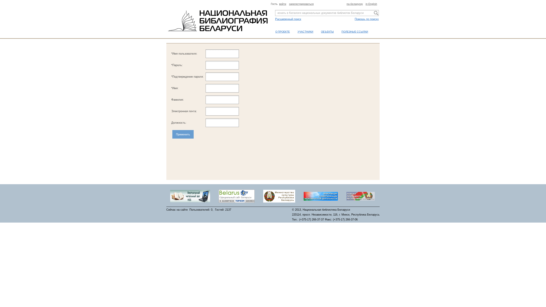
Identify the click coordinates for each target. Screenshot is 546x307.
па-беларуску (355, 4)
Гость (274, 4)
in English (371, 4)
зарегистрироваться (301, 4)
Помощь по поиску (367, 19)
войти (282, 4)
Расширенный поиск (288, 19)
